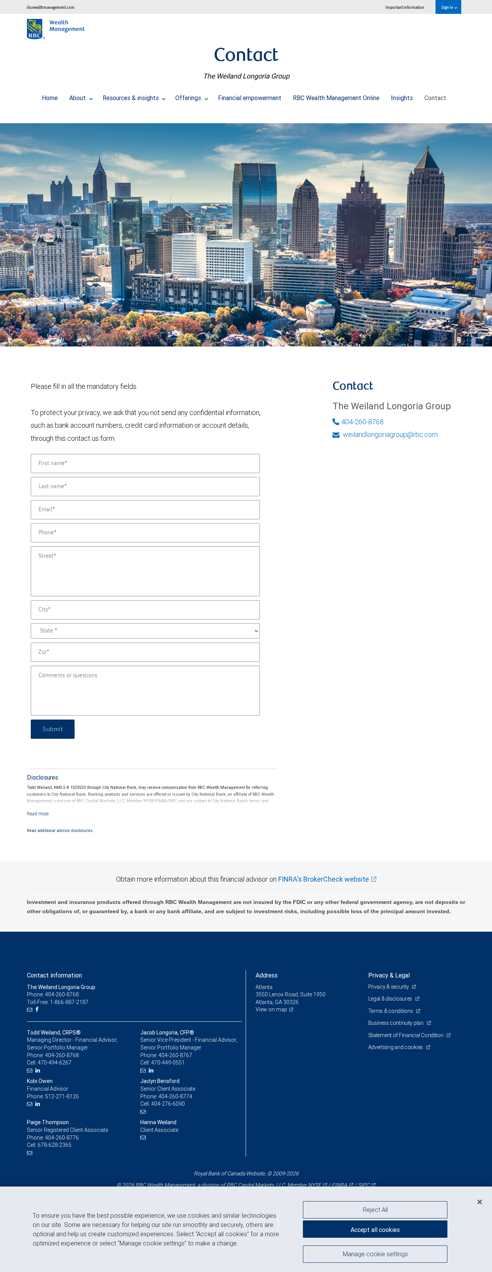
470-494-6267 (54, 1062)
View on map (271, 1009)
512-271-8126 (62, 1096)
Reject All (375, 1209)
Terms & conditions (391, 1011)
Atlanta (264, 987)
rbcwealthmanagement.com (51, 7)
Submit (53, 729)
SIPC (363, 1185)
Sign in (447, 7)
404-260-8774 (175, 1096)
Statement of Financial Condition (406, 1035)
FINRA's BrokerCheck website (323, 879)
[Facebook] (37, 1009)
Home (50, 98)
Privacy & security (389, 986)
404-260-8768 (362, 421)
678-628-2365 (54, 1144)
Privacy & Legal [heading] (389, 975)
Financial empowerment (249, 98)
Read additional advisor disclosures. (60, 830)
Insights (402, 98)
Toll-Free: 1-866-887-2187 (57, 1002)
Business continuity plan (396, 1022)
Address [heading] (267, 975)
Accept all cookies (375, 1230)
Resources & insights (131, 98)
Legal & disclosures (390, 998)
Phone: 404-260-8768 (53, 994)
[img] (246, 230)
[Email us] (30, 1009)
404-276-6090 (168, 1103)
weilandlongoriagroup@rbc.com (389, 434)
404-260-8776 (62, 1137)
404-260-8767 (175, 1055)
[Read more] (38, 814)
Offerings (189, 98)
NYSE (314, 1185)
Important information (405, 7)
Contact (435, 98)
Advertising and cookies (396, 1047)
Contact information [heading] (54, 975)
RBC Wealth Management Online (336, 98)
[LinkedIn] (38, 1070)
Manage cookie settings (375, 1254)
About (78, 98)
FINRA (339, 1185)
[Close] (479, 1201)
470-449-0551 (168, 1062)
